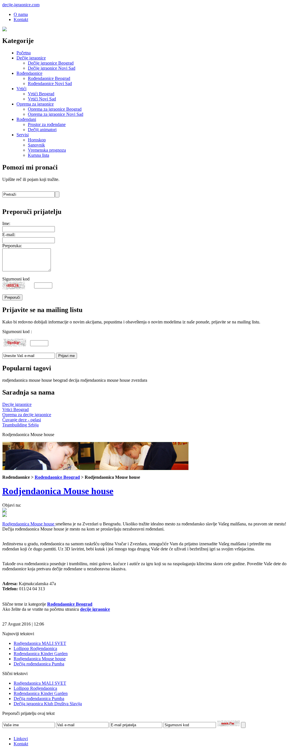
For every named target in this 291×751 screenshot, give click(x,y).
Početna (23, 52)
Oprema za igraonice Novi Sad (55, 114)
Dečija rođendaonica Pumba (39, 663)
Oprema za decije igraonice (26, 414)
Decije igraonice (17, 404)
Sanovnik (36, 145)
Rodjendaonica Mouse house (57, 491)
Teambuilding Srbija (20, 424)
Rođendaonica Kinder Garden (41, 653)
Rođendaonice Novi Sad (50, 83)
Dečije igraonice (31, 57)
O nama (21, 14)
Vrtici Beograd (15, 409)
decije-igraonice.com (21, 4)
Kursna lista (38, 155)
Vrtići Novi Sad (42, 98)
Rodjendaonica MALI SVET (40, 643)
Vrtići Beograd (41, 93)
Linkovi (21, 738)
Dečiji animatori (42, 129)
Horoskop (37, 139)
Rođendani (26, 119)
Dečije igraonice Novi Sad (51, 68)
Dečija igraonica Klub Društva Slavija (48, 703)
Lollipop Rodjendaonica (35, 648)
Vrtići (21, 88)
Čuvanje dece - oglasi (21, 419)
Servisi (22, 134)
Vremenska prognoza (47, 150)
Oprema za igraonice (35, 104)
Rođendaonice (29, 73)
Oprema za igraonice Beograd (55, 109)
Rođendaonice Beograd (49, 78)
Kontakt (21, 19)
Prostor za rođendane (47, 124)
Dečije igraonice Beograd (51, 63)
